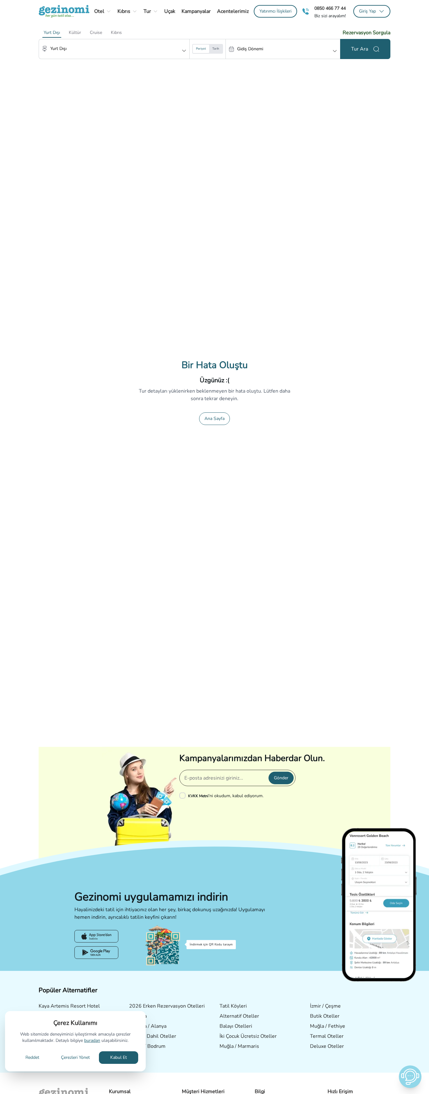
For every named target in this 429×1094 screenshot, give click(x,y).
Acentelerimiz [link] (233, 11)
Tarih (215, 48)
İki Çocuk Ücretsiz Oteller (248, 1036)
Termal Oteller (327, 1036)
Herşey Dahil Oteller (152, 1036)
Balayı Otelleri (236, 1026)
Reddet (32, 1057)
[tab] (52, 33)
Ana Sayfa (214, 419)
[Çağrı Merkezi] (305, 11)
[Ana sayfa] (64, 11)
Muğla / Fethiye (327, 1026)
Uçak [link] (169, 11)
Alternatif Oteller (239, 1016)
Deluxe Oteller (327, 1046)
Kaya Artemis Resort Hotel (69, 1006)
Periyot (201, 48)
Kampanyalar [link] (196, 11)
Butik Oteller (324, 1016)
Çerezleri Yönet (75, 1057)
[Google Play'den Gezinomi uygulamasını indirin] (96, 952)
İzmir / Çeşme (325, 1006)
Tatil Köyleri (233, 1006)
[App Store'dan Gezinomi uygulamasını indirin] (96, 936)
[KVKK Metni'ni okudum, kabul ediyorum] (184, 795)
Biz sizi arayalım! (330, 16)
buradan (92, 1040)
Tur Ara (359, 49)
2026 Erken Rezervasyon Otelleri (167, 1006)
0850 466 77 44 (330, 8)
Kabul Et (118, 1057)
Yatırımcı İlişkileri (275, 11)
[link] (275, 11)
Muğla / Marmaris (239, 1046)
